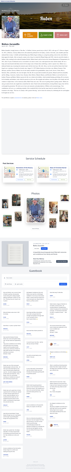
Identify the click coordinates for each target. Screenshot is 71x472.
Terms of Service (39, 465)
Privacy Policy (31, 465)
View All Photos (35, 228)
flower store (39, 97)
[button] (9, 170)
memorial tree (18, 97)
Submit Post (63, 284)
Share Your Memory (61, 261)
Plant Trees (29, 179)
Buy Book (44, 248)
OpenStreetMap (37, 468)
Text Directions (20, 179)
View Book (36, 248)
